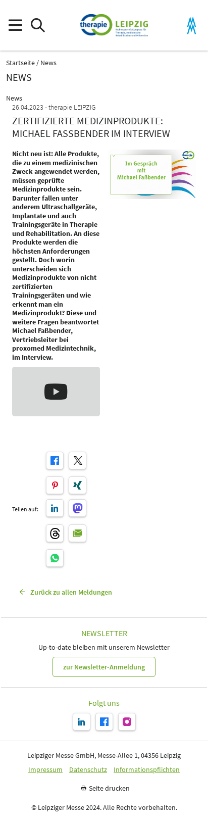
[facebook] (55, 460)
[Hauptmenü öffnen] (15, 25)
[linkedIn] (55, 508)
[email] (77, 533)
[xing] (77, 485)
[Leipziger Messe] (191, 25)
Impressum (45, 769)
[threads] (55, 533)
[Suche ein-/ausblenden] (37, 25)
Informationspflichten (147, 769)
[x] (77, 460)
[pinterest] (55, 485)
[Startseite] (114, 25)
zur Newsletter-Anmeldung (104, 666)
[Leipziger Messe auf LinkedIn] (81, 722)
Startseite (20, 63)
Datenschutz (88, 769)
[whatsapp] (55, 558)
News (48, 63)
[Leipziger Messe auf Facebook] (104, 722)
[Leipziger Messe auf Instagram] (127, 722)
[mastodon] (77, 508)
